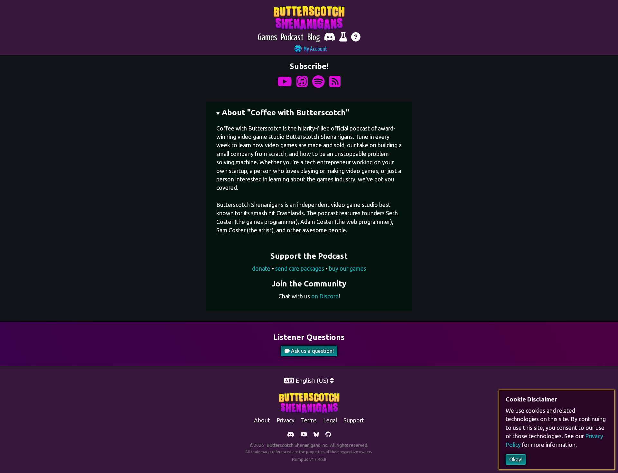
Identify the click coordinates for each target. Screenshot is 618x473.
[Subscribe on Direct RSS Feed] (335, 81)
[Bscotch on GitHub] (328, 435)
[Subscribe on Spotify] (318, 81)
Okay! (515, 459)
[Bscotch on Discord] (290, 435)
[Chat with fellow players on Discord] (329, 38)
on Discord (325, 296)
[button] (309, 49)
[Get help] (355, 38)
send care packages (299, 268)
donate (261, 268)
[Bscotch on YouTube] (303, 435)
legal (330, 420)
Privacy (285, 420)
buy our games (347, 268)
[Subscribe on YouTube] (284, 81)
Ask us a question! (312, 351)
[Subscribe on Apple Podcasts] (302, 81)
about (262, 420)
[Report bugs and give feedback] (343, 38)
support (353, 420)
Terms (309, 420)
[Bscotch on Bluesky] (316, 435)
